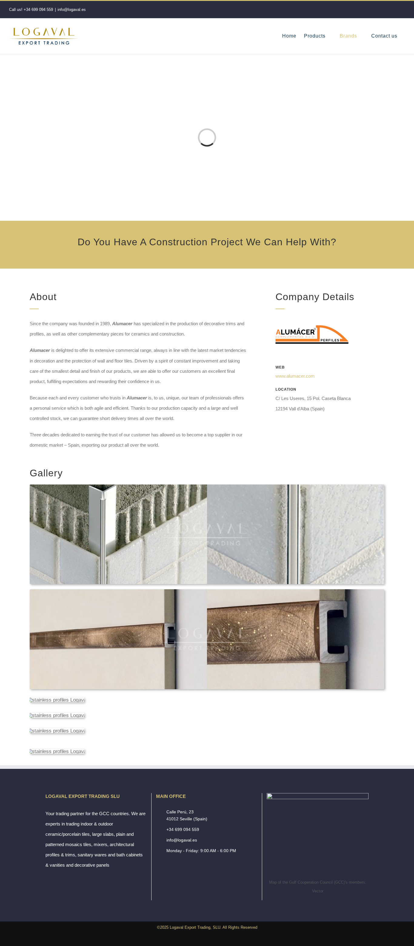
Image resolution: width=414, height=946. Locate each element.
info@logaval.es (72, 9)
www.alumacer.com (295, 376)
